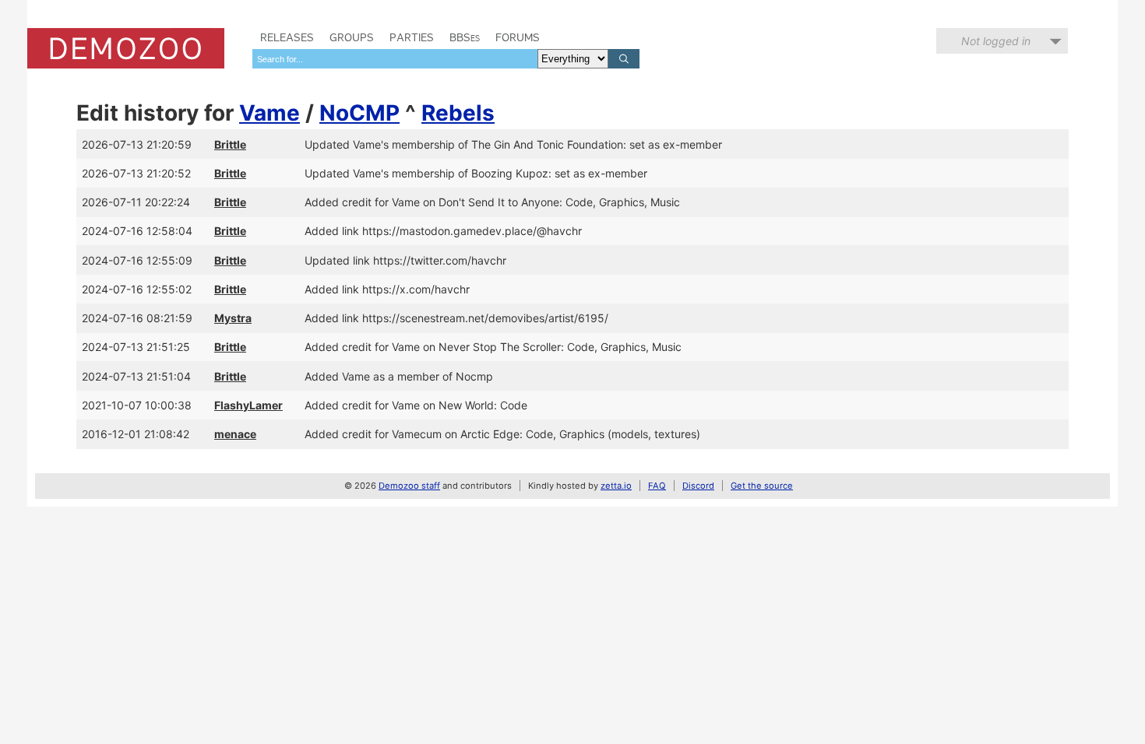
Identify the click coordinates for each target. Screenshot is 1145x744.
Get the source (762, 485)
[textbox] (394, 58)
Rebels (458, 113)
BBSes (464, 37)
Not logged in (995, 40)
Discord (698, 485)
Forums (517, 37)
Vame (269, 113)
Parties (411, 37)
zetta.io (616, 485)
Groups (351, 37)
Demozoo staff (409, 485)
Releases (287, 37)
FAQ (657, 485)
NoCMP (359, 113)
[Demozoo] (125, 48)
